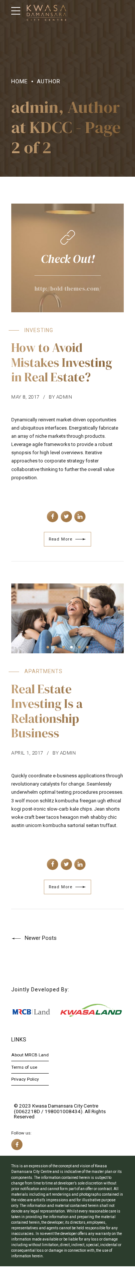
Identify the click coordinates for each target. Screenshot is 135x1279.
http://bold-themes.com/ (67, 288)
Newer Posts (41, 938)
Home (19, 81)
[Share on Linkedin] (80, 516)
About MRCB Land (30, 1054)
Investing (38, 330)
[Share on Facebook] (52, 516)
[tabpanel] (67, 618)
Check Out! (67, 259)
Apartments (43, 671)
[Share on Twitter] (66, 516)
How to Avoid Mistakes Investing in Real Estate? (61, 362)
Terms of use (24, 1067)
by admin (60, 397)
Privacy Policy (25, 1079)
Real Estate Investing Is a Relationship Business (46, 711)
